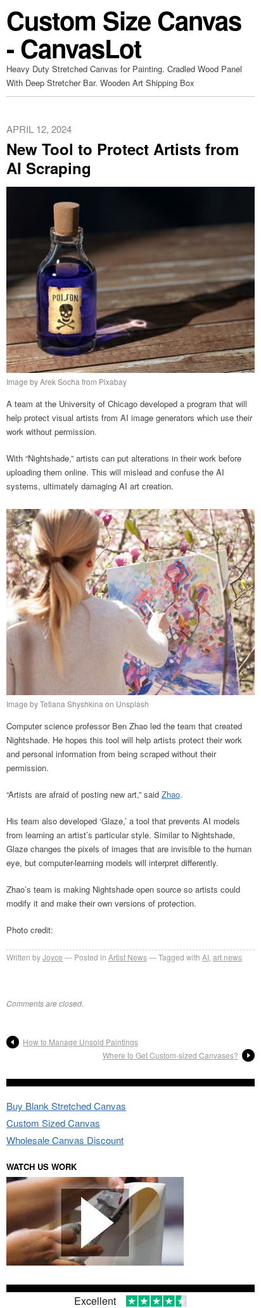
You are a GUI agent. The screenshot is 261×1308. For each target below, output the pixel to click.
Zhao (171, 794)
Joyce (52, 957)
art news (227, 957)
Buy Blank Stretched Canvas (66, 1105)
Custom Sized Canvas (53, 1122)
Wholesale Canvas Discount (65, 1140)
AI (205, 957)
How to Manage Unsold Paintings (80, 1041)
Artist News (127, 957)
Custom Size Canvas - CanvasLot (123, 34)
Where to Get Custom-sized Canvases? (170, 1055)
